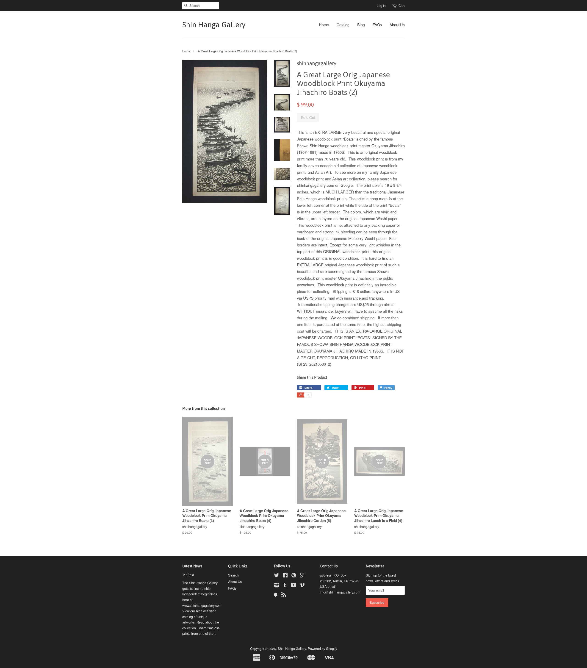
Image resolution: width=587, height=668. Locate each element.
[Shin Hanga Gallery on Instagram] (276, 585)
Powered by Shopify (322, 648)
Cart (402, 5)
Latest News (192, 566)
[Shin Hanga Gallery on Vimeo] (302, 585)
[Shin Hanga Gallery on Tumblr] (285, 585)
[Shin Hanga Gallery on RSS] (283, 595)
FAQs (377, 24)
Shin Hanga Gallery (213, 24)
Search (233, 575)
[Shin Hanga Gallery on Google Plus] (302, 575)
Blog (361, 24)
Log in (381, 5)
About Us (397, 24)
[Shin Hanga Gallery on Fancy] (276, 595)
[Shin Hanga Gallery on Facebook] (285, 575)
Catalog (343, 24)
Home (324, 24)
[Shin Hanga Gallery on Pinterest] (293, 575)
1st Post (188, 575)
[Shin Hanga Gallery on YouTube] (293, 585)
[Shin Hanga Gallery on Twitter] (276, 575)
